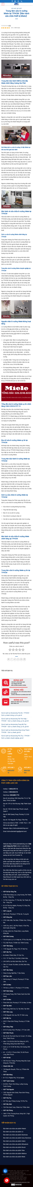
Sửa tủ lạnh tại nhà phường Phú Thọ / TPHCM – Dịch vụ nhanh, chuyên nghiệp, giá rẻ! (15, 737)
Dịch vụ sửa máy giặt (9, 1170)
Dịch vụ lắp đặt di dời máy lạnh (16, 1180)
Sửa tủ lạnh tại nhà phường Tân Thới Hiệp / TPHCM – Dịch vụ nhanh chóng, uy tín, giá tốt (15, 720)
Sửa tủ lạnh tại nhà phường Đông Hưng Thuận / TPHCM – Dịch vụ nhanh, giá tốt (15, 731)
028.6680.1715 (14, 795)
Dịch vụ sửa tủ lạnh (23, 1170)
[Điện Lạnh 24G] (16, 4)
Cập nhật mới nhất (16, 8)
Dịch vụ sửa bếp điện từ (9, 1174)
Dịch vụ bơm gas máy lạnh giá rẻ (16, 1178)
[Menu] (2, 4)
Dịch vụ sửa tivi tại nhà (24, 1174)
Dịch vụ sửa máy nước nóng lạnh (16, 1177)
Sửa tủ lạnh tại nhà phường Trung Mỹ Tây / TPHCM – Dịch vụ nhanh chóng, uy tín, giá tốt (15, 726)
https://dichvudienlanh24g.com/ (18, 828)
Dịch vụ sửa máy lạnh (16, 1172)
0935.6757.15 (13, 789)
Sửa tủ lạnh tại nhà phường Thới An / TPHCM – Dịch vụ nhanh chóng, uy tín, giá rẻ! (15, 714)
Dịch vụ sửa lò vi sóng (16, 1176)
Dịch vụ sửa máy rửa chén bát (16, 1173)
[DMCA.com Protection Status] (16, 1184)
